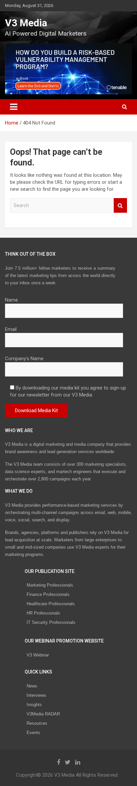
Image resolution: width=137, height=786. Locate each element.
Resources (37, 723)
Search (120, 205)
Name (11, 300)
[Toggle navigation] (13, 107)
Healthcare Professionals (51, 603)
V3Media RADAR (43, 713)
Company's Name (24, 359)
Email (11, 329)
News (32, 685)
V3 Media (26, 23)
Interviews (36, 695)
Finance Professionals (48, 594)
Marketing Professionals (50, 585)
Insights (34, 704)
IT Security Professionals (51, 622)
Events (33, 732)
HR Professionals (43, 613)
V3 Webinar (38, 655)
